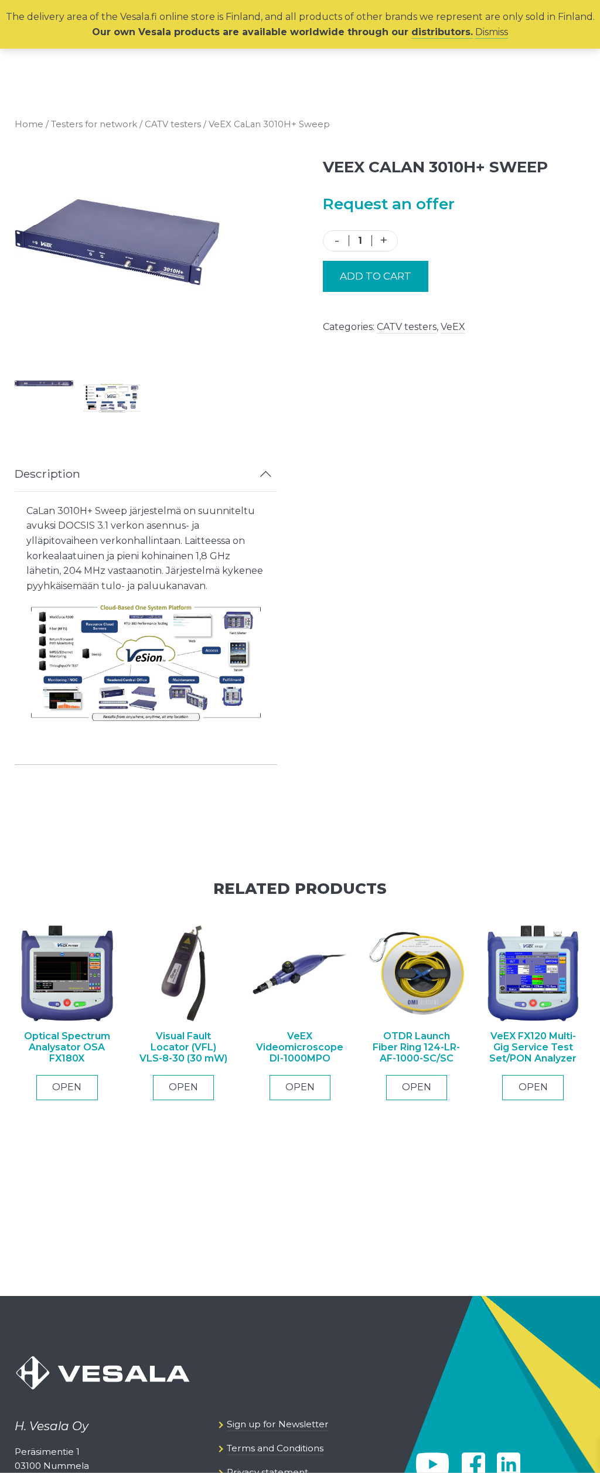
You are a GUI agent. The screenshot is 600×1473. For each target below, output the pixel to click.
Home (29, 124)
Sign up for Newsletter (278, 1424)
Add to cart (375, 276)
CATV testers (173, 124)
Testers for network (94, 124)
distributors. (442, 32)
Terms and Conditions (275, 1448)
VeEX (453, 326)
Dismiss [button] (491, 32)
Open (66, 1087)
